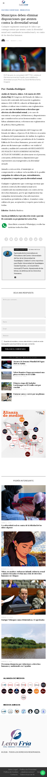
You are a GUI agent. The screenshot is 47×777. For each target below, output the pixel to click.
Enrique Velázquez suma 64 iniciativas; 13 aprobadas (22, 620)
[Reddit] (36, 239)
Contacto (14, 775)
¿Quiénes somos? (28, 772)
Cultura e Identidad (10, 10)
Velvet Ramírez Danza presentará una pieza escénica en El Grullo (28, 373)
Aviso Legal (12, 770)
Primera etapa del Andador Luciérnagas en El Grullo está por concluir (27, 385)
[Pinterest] (21, 239)
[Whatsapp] (31, 239)
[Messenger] (11, 239)
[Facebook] (6, 239)
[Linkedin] (26, 239)
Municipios (25, 10)
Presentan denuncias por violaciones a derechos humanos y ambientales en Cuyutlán (20, 665)
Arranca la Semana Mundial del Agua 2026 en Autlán (28, 362)
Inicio (39, 772)
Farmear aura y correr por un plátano (28, 394)
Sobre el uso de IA (27, 775)
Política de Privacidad (28, 770)
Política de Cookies (11, 772)
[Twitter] (16, 239)
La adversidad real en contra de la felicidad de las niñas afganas (21, 526)
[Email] (40, 239)
